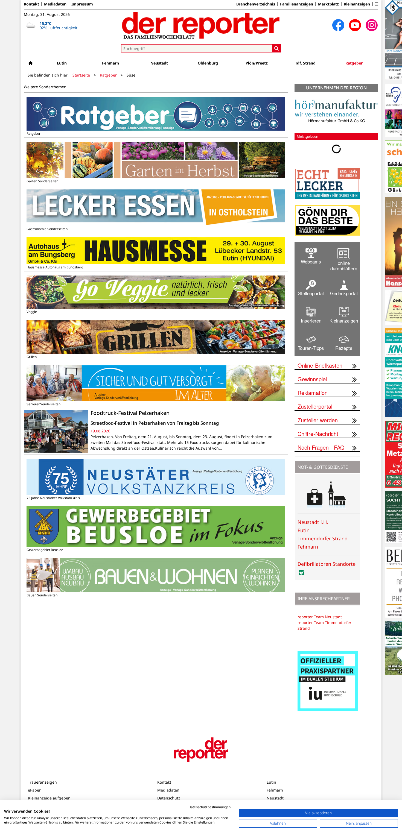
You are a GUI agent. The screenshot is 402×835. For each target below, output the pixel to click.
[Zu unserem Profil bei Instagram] (372, 25)
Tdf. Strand (305, 63)
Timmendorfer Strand (323, 542)
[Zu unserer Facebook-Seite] (338, 25)
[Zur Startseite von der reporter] (201, 25)
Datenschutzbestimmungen (209, 807)
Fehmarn (110, 63)
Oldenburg (208, 63)
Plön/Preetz (257, 63)
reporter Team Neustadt (320, 620)
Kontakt (31, 4)
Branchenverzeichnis (255, 4)
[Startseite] (30, 63)
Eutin (62, 63)
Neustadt (159, 63)
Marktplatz (328, 4)
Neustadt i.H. (313, 526)
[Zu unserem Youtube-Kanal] (355, 25)
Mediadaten (55, 4)
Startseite (81, 75)
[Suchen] (276, 48)
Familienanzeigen (296, 4)
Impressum (82, 4)
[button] (376, 4)
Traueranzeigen (42, 786)
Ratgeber (354, 63)
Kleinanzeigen (357, 4)
